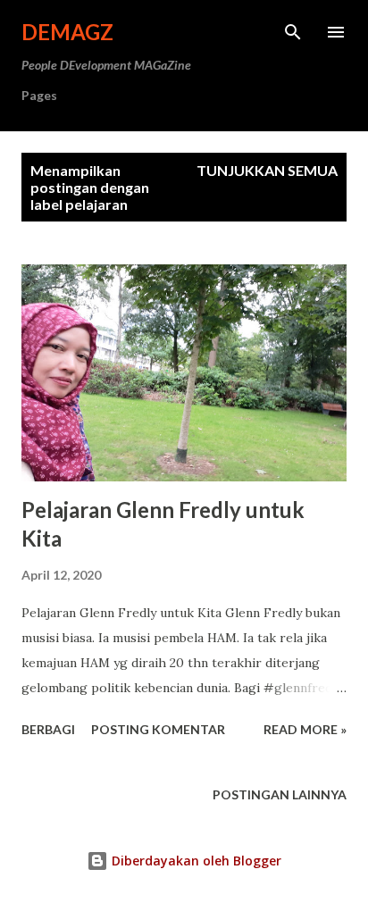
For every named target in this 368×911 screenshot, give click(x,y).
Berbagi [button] (48, 729)
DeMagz (67, 32)
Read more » (305, 729)
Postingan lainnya (280, 794)
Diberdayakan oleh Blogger (194, 860)
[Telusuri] (293, 32)
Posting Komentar (158, 729)
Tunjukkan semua (267, 170)
